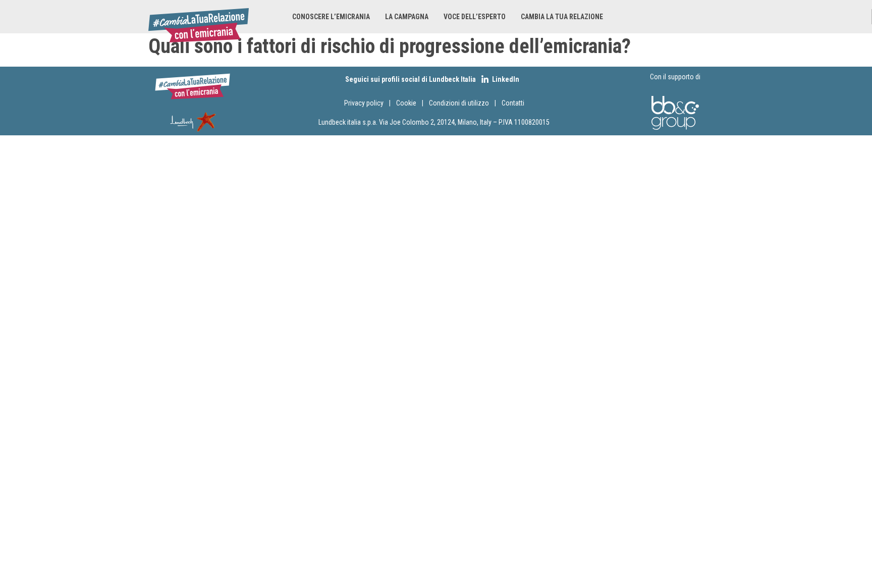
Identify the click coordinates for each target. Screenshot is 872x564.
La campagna (406, 17)
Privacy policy (364, 103)
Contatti (513, 103)
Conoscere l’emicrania (331, 17)
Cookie (407, 103)
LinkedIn (505, 79)
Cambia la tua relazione (562, 17)
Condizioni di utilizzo (459, 103)
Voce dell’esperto (475, 17)
